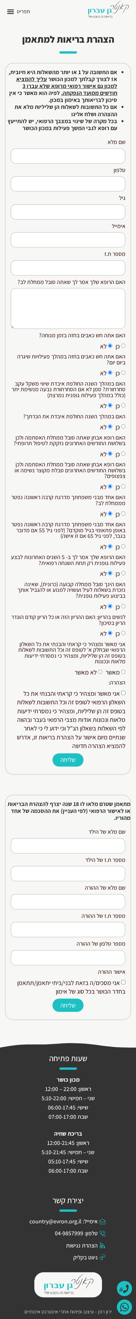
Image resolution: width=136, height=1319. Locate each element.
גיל (122, 198)
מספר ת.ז (114, 254)
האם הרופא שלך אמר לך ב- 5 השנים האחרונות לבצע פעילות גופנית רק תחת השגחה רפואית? (68, 560)
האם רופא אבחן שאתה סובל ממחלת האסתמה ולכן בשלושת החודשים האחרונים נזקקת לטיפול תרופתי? (69, 441)
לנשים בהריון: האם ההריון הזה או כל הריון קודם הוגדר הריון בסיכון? (68, 620)
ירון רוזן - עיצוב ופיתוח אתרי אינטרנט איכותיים (68, 1311)
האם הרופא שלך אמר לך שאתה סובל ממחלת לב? (71, 282)
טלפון (119, 170)
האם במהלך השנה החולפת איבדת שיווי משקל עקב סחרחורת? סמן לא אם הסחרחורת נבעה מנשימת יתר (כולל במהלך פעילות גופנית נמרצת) (68, 390)
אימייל (118, 226)
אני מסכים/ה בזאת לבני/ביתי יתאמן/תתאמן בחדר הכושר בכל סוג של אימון (71, 987)
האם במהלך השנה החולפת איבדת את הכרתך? (74, 416)
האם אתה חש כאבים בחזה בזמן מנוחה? (82, 335)
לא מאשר (86, 672)
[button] (18, 11)
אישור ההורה (111, 972)
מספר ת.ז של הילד (105, 860)
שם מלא (116, 142)
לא (103, 346)
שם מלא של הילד (106, 832)
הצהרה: (117, 683)
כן (118, 346)
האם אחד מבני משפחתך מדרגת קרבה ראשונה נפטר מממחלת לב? (68, 500)
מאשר (113, 672)
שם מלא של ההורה (105, 888)
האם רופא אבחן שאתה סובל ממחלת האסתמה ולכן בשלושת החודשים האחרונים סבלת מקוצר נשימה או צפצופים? (70, 470)
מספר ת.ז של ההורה (103, 916)
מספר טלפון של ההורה (101, 944)
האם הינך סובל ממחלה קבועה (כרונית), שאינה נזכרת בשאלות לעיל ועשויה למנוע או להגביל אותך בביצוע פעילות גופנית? (71, 590)
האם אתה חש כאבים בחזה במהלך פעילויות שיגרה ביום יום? (71, 359)
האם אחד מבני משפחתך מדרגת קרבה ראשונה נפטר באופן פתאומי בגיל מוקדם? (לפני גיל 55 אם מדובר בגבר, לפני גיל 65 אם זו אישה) (68, 530)
